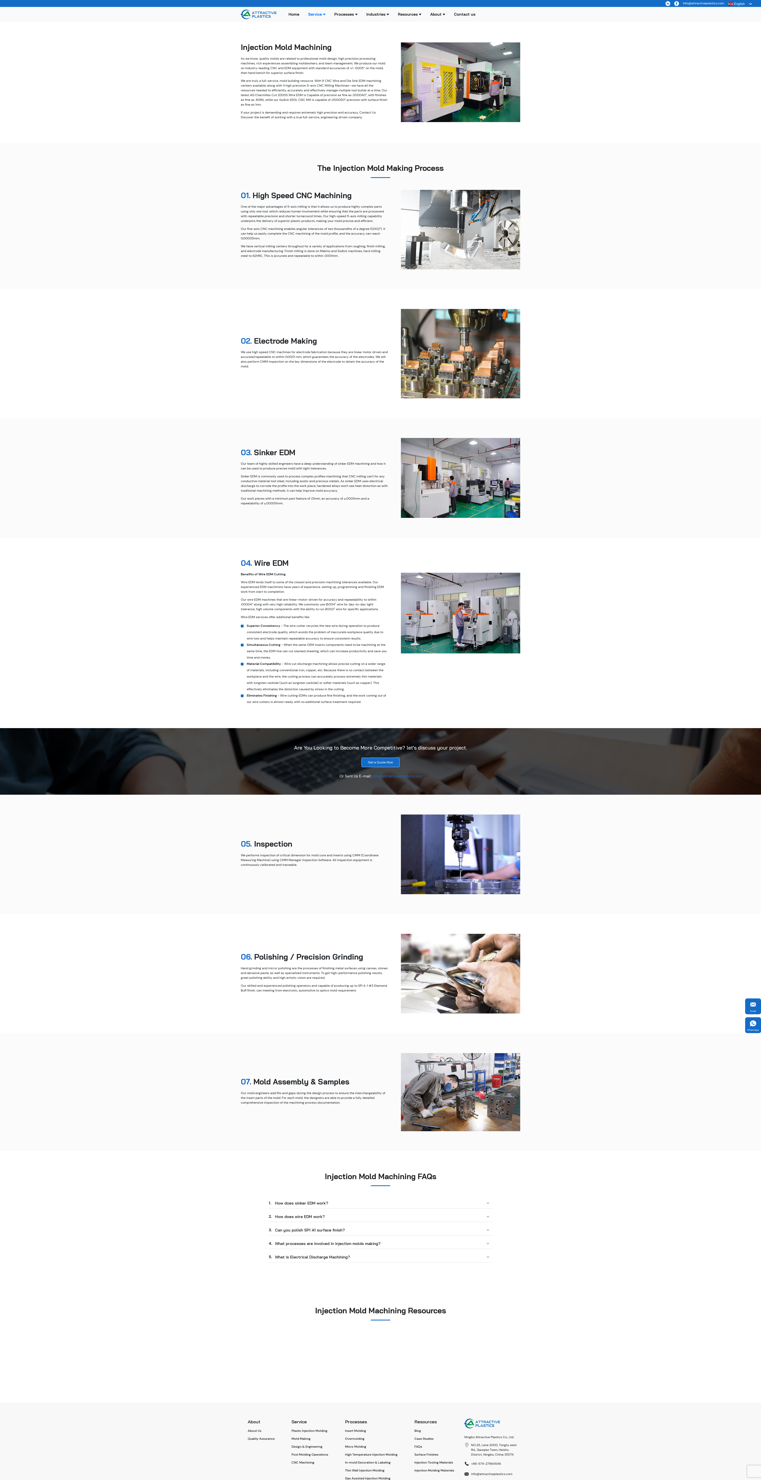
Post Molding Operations (310, 1454)
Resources (408, 14)
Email (753, 1011)
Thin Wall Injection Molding (364, 1470)
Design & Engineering (307, 1447)
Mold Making (301, 1439)
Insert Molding (355, 1431)
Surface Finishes (426, 1454)
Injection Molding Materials (434, 1470)
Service (315, 14)
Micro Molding (355, 1447)
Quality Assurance (261, 1439)
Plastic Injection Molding (309, 1431)
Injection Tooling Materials (433, 1462)
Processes (344, 14)
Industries (375, 14)
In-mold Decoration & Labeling (368, 1462)
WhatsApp (753, 1030)
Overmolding (354, 1439)
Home (294, 14)
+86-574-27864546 (486, 1464)
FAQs (418, 1447)
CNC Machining (303, 1462)
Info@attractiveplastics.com (703, 3)
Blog (417, 1431)
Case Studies (424, 1439)
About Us (254, 1431)
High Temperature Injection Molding (371, 1454)
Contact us (464, 14)
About (436, 14)
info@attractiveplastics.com (397, 776)
